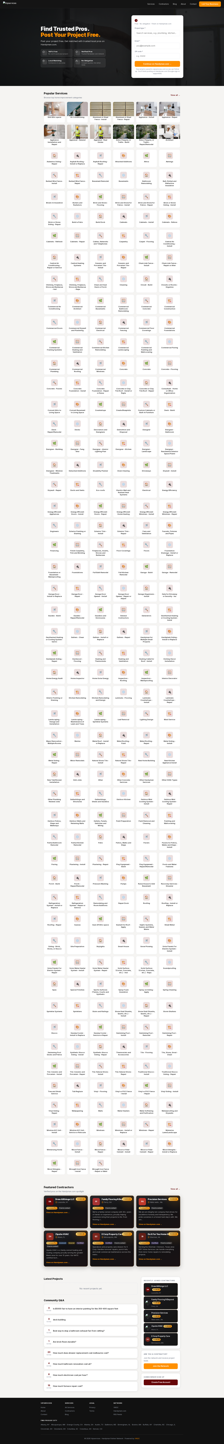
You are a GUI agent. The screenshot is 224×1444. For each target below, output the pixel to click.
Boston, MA (136, 1425)
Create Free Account (160, 1382)
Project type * (140, 28)
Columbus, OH (85, 1429)
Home (43, 1407)
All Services (69, 1407)
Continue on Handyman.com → (157, 64)
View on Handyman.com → (58, 1212)
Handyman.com (120, 1411)
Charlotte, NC (159, 1425)
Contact (193, 4)
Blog (175, 4)
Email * (137, 41)
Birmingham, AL (124, 1425)
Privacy (92, 1407)
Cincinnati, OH (46, 1429)
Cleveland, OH (60, 1429)
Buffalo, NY (147, 1425)
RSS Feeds (118, 1414)
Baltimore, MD (110, 1425)
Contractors (164, 4)
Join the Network (161, 1366)
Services (151, 4)
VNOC (116, 1407)
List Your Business (210, 4)
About (183, 4)
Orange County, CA (75, 1425)
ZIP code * (139, 51)
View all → (175, 95)
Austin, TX (99, 1425)
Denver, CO (97, 1429)
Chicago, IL (170, 1425)
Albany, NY (45, 1425)
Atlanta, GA (88, 1425)
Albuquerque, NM (58, 1425)
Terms (91, 1411)
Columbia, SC (72, 1429)
